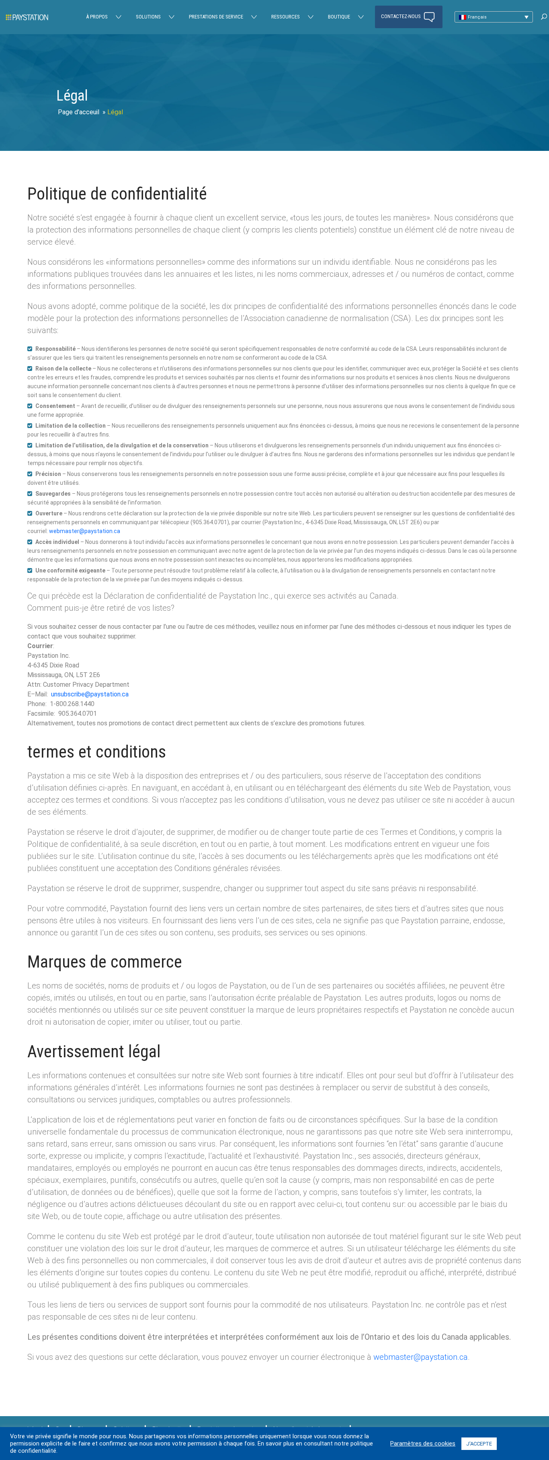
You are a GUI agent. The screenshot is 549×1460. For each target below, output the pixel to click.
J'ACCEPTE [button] (479, 1444)
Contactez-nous (401, 16)
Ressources (285, 17)
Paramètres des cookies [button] (422, 1443)
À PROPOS (97, 17)
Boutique (339, 17)
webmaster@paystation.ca (84, 531)
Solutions (148, 17)
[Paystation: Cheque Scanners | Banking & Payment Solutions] (27, 17)
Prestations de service (216, 17)
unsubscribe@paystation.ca (90, 694)
